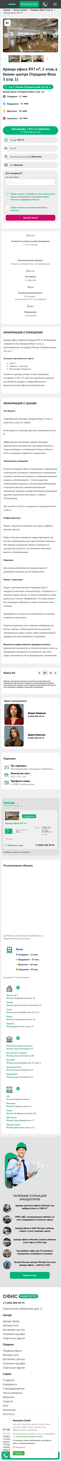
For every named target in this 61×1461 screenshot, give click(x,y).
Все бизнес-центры (14, 1329)
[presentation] (6, 35)
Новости (8, 1401)
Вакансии (8, 1397)
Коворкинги (10, 1384)
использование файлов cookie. (29, 1436)
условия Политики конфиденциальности (30, 198)
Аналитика (9, 1409)
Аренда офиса (11, 1321)
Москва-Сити (10, 1325)
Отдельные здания (14, 1338)
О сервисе (8, 1380)
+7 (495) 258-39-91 (45, 845)
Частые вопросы (13, 1392)
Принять (19, 1453)
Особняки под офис (14, 1334)
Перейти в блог (30, 1275)
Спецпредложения (14, 1388)
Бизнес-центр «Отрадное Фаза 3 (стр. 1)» (23, 92)
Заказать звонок (30, 217)
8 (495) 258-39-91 (36, 716)
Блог (5, 1405)
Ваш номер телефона (12, 177)
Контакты (9, 1414)
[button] (18, 50)
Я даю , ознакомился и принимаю (33, 197)
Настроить (21, 1447)
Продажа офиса (12, 1350)
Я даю (29, 209)
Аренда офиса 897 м (16, 822)
